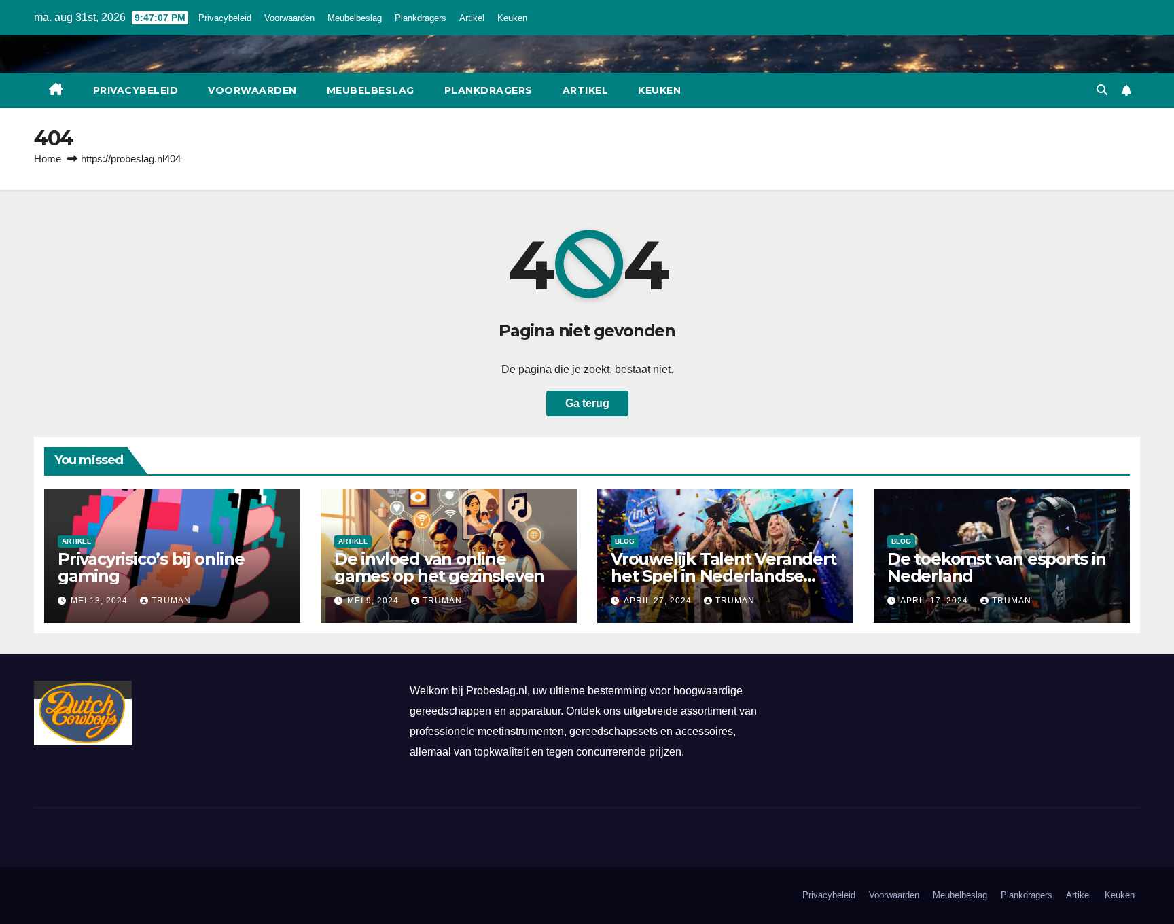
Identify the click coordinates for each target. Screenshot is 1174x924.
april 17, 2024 (935, 600)
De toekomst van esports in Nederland (996, 567)
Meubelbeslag (354, 18)
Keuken (512, 18)
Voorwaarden (289, 18)
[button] (1102, 90)
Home (47, 158)
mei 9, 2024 (374, 600)
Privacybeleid (224, 18)
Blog (625, 541)
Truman (171, 600)
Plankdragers (420, 18)
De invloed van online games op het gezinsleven (439, 567)
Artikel (471, 18)
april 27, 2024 (659, 600)
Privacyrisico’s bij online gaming (151, 567)
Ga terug (587, 403)
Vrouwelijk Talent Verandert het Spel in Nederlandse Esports (723, 576)
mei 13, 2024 (100, 600)
